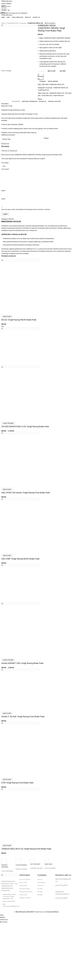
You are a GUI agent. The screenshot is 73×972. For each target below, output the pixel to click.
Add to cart (51, 71)
